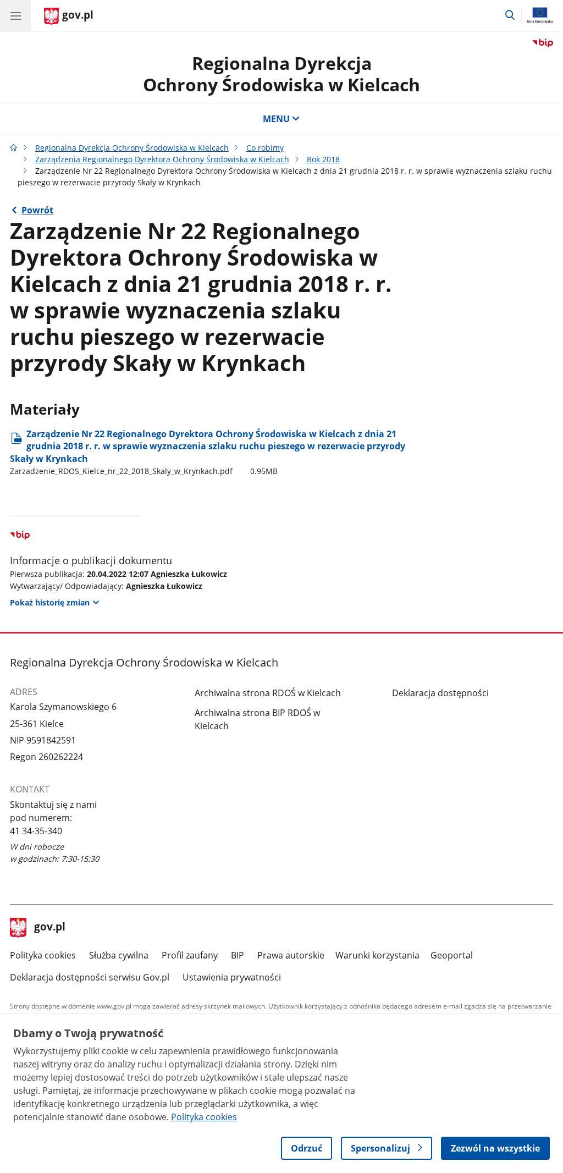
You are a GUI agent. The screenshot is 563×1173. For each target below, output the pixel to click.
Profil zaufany (190, 955)
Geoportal (451, 955)
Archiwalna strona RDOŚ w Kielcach (268, 693)
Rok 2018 (323, 159)
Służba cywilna (118, 955)
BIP (237, 955)
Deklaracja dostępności (440, 693)
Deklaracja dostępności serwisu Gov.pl (89, 977)
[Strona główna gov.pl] (14, 147)
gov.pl (49, 928)
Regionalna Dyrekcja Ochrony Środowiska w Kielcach (132, 147)
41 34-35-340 (36, 831)
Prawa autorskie (290, 955)
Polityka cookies (43, 955)
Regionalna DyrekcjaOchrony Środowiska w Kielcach (281, 73)
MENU (276, 119)
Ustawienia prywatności (232, 977)
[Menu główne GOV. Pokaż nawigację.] (15, 15)
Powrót (37, 210)
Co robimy (265, 147)
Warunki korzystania (377, 955)
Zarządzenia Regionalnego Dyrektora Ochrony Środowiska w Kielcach (162, 159)
